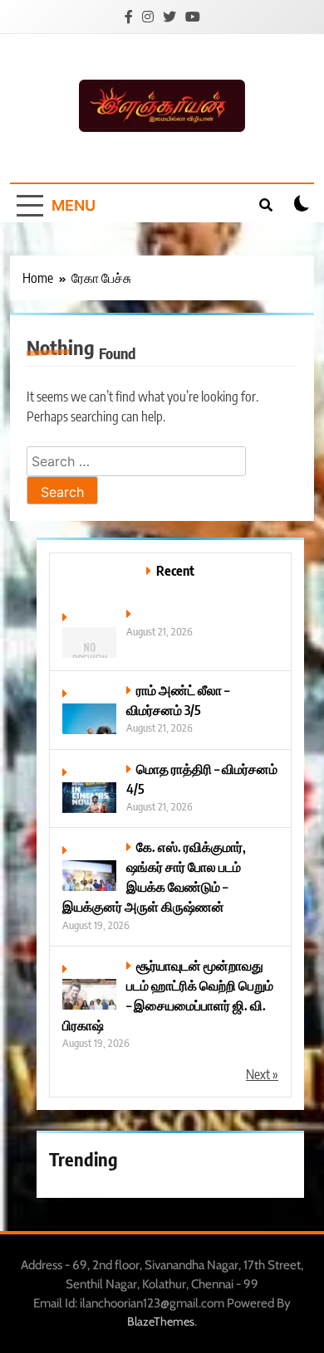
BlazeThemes (160, 1321)
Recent (175, 570)
